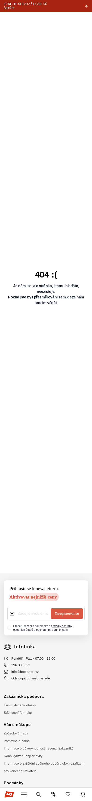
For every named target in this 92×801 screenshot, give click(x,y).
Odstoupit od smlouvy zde (30, 678)
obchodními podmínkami (52, 629)
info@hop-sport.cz (25, 672)
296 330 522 (20, 665)
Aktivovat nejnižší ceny (33, 596)
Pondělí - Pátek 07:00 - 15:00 (33, 658)
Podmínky (13, 783)
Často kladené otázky (20, 705)
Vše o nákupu (17, 725)
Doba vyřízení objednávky (23, 756)
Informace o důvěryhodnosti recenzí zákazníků (39, 748)
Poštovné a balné (17, 741)
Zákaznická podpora (24, 696)
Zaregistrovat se (67, 613)
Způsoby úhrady (16, 733)
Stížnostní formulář (18, 712)
